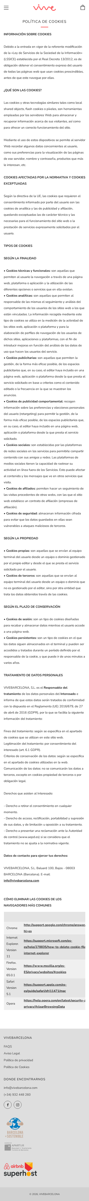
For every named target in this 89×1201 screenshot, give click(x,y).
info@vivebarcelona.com (20, 1088)
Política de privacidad (18, 1060)
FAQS (8, 1046)
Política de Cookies (16, 1067)
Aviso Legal (12, 1053)
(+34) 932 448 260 (17, 1095)
